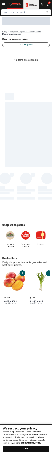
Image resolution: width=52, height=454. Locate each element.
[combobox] (26, 12)
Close (26, 448)
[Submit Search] (47, 12)
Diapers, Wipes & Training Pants (25, 32)
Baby (4, 32)
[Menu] (3, 3)
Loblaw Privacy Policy (31, 443)
